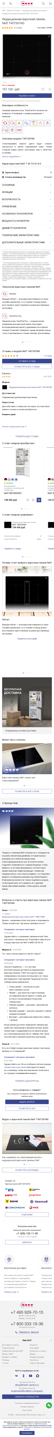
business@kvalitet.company (27, 1391)
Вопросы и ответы (38, 1351)
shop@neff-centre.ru (27, 1385)
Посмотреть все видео (27, 1170)
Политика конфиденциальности (27, 1403)
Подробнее (27, 1215)
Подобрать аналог (27, 96)
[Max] (37, 1375)
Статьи (5, 1363)
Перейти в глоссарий (27, 639)
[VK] (16, 1375)
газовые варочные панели (15, 1067)
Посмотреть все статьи (27, 791)
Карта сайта (27, 1410)
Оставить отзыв (27, 361)
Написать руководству (27, 1397)
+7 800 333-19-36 (27, 1324)
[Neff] (27, 3)
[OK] (23, 1375)
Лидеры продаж (37, 1357)
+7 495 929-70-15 (27, 1312)
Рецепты (33, 1345)
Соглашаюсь (27, 1433)
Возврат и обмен (9, 1357)
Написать (27, 1242)
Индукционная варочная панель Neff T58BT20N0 (23, 917)
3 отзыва (18, 28)
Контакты (34, 1360)
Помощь (5, 1360)
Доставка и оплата (10, 1345)
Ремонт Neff (7, 1354)
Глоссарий (34, 1348)
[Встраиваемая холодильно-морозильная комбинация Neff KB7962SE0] (22, 462)
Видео (33, 1354)
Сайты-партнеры (37, 1363)
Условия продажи (27, 1407)
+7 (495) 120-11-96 (27, 1233)
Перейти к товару (12, 549)
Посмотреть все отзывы (27, 367)
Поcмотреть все (27, 1109)
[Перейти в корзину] (50, 3)
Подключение (8, 1348)
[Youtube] (30, 1375)
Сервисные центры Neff (12, 1351)
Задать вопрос (27, 1102)
